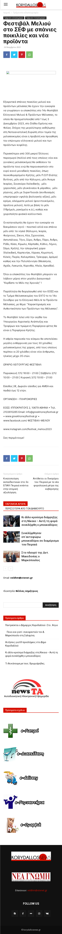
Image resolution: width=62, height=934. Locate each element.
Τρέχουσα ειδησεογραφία (25, 12)
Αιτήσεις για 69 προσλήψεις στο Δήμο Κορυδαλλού (25, 644)
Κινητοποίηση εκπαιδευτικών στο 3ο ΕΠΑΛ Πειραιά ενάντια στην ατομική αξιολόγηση (15, 485)
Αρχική (6, 12)
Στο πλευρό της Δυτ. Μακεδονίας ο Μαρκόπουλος (35, 556)
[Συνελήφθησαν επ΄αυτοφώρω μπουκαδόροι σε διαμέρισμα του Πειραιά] (11, 537)
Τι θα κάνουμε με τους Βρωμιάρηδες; (25, 663)
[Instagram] (39, 913)
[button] (57, 4)
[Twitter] (14, 54)
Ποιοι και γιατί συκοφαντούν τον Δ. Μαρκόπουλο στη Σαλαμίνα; (25, 634)
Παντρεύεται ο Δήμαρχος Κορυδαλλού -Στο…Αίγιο (31, 625)
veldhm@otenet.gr (37, 890)
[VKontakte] (47, 913)
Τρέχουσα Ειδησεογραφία (35, 18)
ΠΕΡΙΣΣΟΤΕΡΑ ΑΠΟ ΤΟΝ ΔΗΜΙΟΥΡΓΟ (24, 508)
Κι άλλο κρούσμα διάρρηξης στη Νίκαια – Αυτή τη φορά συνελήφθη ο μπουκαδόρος (39, 521)
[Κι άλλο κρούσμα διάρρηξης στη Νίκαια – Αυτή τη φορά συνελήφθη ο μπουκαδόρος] (11, 521)
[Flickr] (31, 913)
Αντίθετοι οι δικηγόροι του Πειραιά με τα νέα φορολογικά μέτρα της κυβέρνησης (46, 483)
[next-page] (11, 569)
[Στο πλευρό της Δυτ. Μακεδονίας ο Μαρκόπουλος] (11, 556)
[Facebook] (6, 54)
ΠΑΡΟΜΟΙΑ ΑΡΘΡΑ (15, 504)
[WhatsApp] (29, 54)
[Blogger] (15, 913)
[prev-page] (5, 569)
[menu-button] (5, 4)
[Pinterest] (22, 54)
